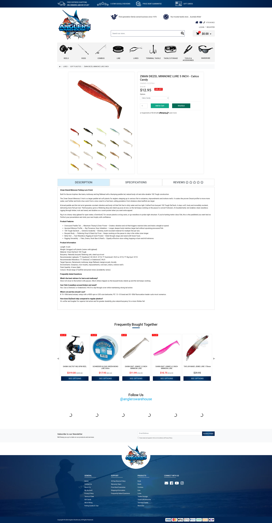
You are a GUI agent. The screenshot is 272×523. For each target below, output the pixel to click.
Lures (139, 493)
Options (142, 94)
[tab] (83, 182)
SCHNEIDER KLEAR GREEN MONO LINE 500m (105, 367)
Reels (139, 484)
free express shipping (78, 3)
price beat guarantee (152, 4)
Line (139, 490)
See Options (75, 378)
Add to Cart (159, 106)
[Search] (182, 33)
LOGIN (201, 27)
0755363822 (210, 22)
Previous (58, 358)
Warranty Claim (116, 484)
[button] (181, 105)
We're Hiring (88, 502)
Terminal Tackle (143, 502)
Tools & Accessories (144, 499)
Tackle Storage (143, 496)
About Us (87, 487)
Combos (140, 487)
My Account (88, 490)
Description (83, 182)
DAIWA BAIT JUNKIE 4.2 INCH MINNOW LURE (167, 367)
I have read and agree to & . (155, 438)
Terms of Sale (89, 496)
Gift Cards (188, 4)
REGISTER (211, 27)
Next (214, 358)
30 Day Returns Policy (118, 481)
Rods (139, 481)
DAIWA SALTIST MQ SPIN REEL (75, 366)
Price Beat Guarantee (118, 487)
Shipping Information (118, 490)
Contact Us (88, 484)
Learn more (173, 113)
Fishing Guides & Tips (91, 506)
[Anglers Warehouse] (74, 24)
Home (86, 481)
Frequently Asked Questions (120, 493)
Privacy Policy (168, 438)
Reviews (179, 182)
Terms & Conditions (158, 438)
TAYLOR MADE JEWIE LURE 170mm (197, 366)
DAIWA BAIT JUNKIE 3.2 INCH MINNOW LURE (136, 367)
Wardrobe (141, 506)
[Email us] (167, 483)
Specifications (136, 182)
